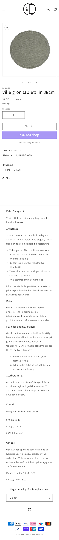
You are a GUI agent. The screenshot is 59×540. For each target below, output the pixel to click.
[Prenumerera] (49, 498)
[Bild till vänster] (22, 82)
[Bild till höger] (36, 82)
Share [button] (9, 178)
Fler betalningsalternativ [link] (29, 142)
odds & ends (25, 534)
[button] (3, 9)
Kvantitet (6, 108)
